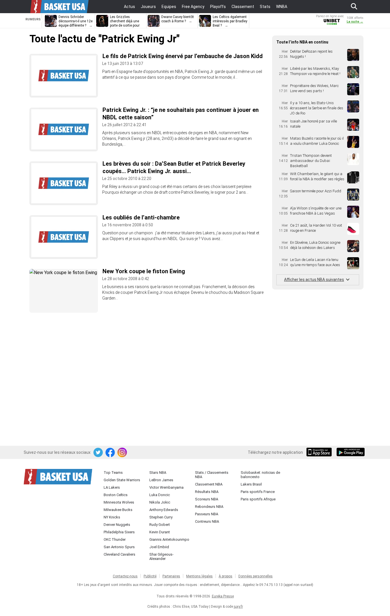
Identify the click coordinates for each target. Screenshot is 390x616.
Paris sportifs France (258, 492)
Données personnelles (255, 576)
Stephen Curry (160, 517)
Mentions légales (199, 576)
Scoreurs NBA (206, 499)
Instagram (122, 452)
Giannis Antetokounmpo (169, 539)
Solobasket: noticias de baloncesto (260, 474)
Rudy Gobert (159, 524)
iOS (320, 452)
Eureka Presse (223, 596)
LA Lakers (112, 487)
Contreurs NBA (207, 521)
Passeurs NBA (206, 514)
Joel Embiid (159, 547)
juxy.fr (238, 607)
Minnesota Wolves (119, 502)
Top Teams (113, 472)
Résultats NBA (206, 492)
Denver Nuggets (117, 524)
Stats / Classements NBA (211, 474)
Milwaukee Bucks (118, 510)
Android (350, 452)
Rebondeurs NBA (209, 506)
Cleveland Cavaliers (119, 554)
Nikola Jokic (159, 502)
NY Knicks (112, 517)
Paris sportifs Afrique (258, 499)
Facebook (110, 452)
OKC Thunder (115, 539)
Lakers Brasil (251, 484)
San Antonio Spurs (119, 547)
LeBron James (161, 480)
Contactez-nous (125, 576)
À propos (225, 576)
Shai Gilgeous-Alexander (161, 556)
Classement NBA (208, 484)
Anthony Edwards (163, 510)
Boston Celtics (116, 495)
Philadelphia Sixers (119, 532)
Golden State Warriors (122, 480)
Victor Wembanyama (166, 487)
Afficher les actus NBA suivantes (314, 279)
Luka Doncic (159, 495)
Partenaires (171, 576)
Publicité (150, 576)
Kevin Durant (159, 532)
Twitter (98, 452)
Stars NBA (157, 472)
